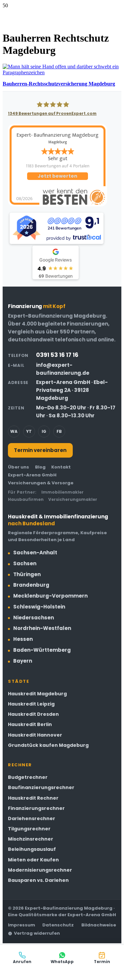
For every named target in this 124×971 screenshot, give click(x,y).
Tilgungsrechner (29, 828)
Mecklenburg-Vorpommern (50, 595)
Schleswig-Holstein (39, 606)
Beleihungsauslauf (32, 849)
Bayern (22, 660)
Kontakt (61, 467)
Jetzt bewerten (57, 176)
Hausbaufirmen (26, 499)
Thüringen (27, 574)
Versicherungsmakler (72, 499)
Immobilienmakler (62, 492)
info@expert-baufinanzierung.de (62, 369)
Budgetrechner (28, 777)
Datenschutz (58, 925)
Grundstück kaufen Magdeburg (48, 745)
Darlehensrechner (31, 818)
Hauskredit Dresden (33, 714)
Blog (40, 467)
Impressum (21, 925)
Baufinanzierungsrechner (41, 787)
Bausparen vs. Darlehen (38, 880)
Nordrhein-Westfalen (42, 628)
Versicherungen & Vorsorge (40, 483)
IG (44, 431)
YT (29, 431)
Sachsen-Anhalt (35, 552)
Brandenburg (31, 584)
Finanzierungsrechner (36, 808)
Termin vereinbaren (40, 450)
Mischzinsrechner (30, 839)
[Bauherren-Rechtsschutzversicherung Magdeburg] (62, 72)
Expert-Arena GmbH (32, 475)
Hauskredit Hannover (35, 735)
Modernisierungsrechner (40, 870)
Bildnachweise (98, 925)
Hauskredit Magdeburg (37, 693)
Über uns (18, 467)
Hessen (23, 639)
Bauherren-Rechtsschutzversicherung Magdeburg (59, 84)
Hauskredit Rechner (33, 798)
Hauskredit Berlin (30, 724)
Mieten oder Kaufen (33, 859)
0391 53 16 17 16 (57, 355)
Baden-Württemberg (42, 649)
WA (14, 431)
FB (59, 431)
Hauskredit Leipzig (31, 704)
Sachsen (24, 563)
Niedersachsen (33, 617)
